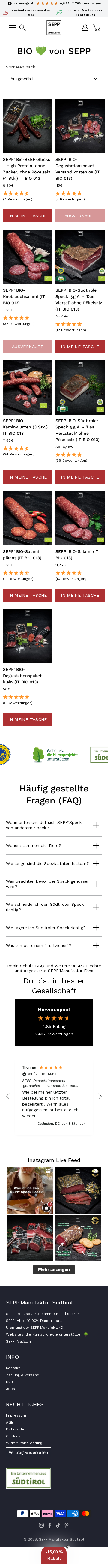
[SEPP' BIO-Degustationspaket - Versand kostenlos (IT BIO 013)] (80, 126)
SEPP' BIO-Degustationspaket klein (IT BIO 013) (22, 675)
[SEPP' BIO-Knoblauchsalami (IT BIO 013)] (27, 257)
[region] (54, 1096)
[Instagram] (41, 1525)
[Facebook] (49, 1525)
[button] (22, 27)
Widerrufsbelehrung (24, 1443)
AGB (10, 1422)
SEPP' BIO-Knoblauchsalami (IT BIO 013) (24, 296)
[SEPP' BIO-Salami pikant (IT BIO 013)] (27, 518)
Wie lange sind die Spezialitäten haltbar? (47, 863)
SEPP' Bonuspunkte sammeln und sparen (43, 1314)
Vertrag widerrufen (28, 1452)
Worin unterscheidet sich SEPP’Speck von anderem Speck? (44, 825)
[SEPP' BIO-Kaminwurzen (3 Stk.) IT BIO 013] (27, 387)
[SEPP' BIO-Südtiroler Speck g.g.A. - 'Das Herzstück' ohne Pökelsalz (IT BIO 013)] (80, 387)
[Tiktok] (58, 1525)
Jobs (10, 1389)
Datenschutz (17, 1429)
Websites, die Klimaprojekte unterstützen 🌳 (47, 1334)
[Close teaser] (68, 1547)
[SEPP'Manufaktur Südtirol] (54, 28)
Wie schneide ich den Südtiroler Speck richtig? (45, 907)
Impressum (16, 1415)
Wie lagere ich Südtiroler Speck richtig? (46, 927)
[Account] (85, 27)
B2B (9, 1382)
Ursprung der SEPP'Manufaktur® (34, 1327)
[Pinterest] (66, 1525)
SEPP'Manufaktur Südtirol (61, 1539)
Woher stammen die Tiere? (33, 845)
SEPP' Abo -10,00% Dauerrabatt (34, 1321)
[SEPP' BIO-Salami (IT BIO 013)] (80, 518)
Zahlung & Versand (22, 1375)
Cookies (13, 1436)
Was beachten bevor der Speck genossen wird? (48, 884)
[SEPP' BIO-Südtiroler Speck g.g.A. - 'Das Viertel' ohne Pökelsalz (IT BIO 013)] (80, 257)
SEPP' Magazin (18, 1341)
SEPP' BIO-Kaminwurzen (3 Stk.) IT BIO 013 (25, 427)
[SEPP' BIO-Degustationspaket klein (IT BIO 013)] (27, 636)
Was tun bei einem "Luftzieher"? (38, 945)
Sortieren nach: (21, 67)
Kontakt (13, 1368)
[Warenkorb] (97, 27)
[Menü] (12, 27)
